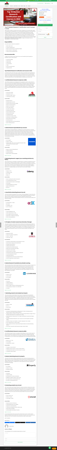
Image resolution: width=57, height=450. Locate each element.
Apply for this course (8, 155)
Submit (45, 37)
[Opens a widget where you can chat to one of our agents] (54, 449)
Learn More (48, 17)
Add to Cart (41, 17)
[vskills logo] (6, 3)
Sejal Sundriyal (11, 426)
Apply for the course (8, 124)
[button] (52, 3)
